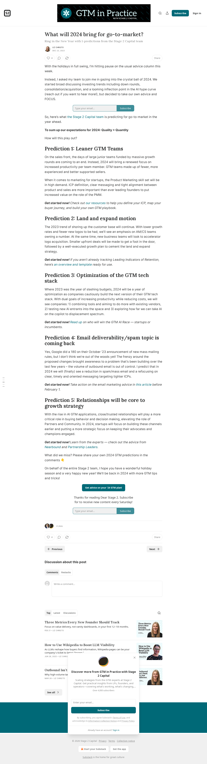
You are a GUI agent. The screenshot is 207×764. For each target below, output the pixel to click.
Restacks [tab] (66, 572)
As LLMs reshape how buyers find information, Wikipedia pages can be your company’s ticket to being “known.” (87, 651)
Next (152, 549)
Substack (87, 757)
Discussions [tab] (69, 612)
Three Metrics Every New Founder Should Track (82, 622)
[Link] (40, 148)
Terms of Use (119, 717)
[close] (134, 657)
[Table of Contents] (3, 382)
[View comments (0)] (59, 58)
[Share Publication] (167, 13)
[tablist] (59, 572)
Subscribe (180, 13)
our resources (96, 203)
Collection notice (126, 740)
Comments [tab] (52, 572)
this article (144, 384)
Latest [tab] (57, 612)
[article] (103, 629)
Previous (57, 549)
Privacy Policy (127, 720)
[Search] (160, 13)
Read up (76, 322)
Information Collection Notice (102, 720)
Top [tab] (48, 612)
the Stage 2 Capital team (85, 117)
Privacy (102, 740)
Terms (111, 740)
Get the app (119, 749)
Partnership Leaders (83, 447)
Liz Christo (58, 47)
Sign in (197, 13)
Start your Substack (95, 749)
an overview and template (73, 264)
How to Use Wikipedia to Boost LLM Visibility (80, 645)
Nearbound (53, 447)
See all (51, 692)
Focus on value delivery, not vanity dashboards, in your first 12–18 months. (87, 626)
